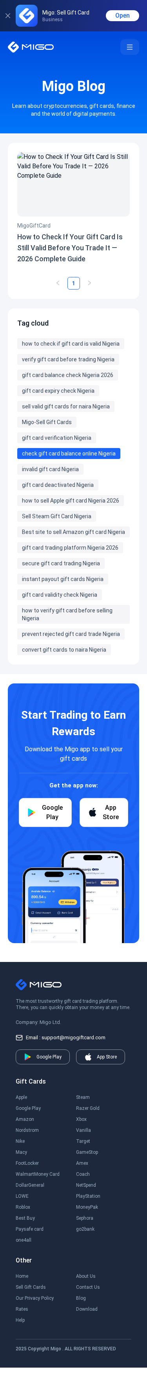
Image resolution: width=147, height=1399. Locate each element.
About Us (86, 1276)
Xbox (81, 1119)
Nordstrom (27, 1130)
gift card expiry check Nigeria (58, 391)
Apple (21, 1097)
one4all (23, 1240)
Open (122, 15)
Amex (82, 1163)
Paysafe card (30, 1229)
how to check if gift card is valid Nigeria (71, 344)
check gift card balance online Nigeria (69, 453)
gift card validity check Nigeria (59, 595)
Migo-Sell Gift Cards (47, 422)
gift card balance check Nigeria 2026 (67, 375)
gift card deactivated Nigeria (58, 485)
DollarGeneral (30, 1185)
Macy (21, 1152)
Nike (20, 1141)
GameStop (87, 1152)
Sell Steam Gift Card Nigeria (56, 516)
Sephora (84, 1218)
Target (83, 1141)
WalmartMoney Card (38, 1174)
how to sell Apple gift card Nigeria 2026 (70, 500)
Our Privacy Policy (35, 1298)
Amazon (25, 1119)
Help (20, 1320)
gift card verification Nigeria (56, 438)
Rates (22, 1309)
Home (22, 1276)
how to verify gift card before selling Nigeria (67, 614)
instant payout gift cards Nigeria (62, 579)
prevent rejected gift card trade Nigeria (71, 634)
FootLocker (27, 1163)
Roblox (23, 1207)
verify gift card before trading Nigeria (68, 359)
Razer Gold (88, 1108)
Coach (83, 1174)
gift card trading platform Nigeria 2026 (70, 548)
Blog (81, 1298)
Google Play (28, 1108)
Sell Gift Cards (31, 1287)
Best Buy (25, 1218)
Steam (83, 1097)
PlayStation (88, 1196)
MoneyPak (87, 1207)
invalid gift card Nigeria (50, 469)
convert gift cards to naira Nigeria (64, 650)
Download (87, 1309)
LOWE (22, 1196)
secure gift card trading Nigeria (61, 563)
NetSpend (86, 1185)
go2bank (85, 1229)
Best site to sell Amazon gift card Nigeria (73, 532)
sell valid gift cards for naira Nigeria (66, 406)
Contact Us (88, 1287)
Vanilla (83, 1130)
